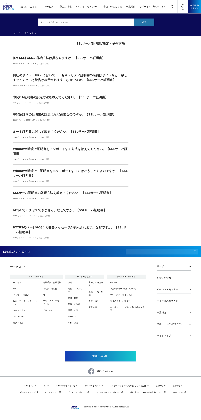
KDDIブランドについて (66, 386)
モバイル (17, 282)
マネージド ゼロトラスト (121, 295)
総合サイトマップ (28, 392)
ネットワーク (19, 316)
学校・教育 (73, 322)
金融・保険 (73, 298)
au (45, 386)
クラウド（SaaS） (21, 295)
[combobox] (96, 22)
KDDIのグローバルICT (120, 301)
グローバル (48, 310)
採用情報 (177, 386)
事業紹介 (131, 6)
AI (44, 295)
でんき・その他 (50, 288)
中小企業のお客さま (111, 6)
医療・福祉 (94, 301)
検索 (144, 22)
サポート (152, 6)
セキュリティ (19, 310)
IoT (14, 288)
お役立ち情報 (64, 6)
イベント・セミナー (86, 6)
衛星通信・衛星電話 (52, 282)
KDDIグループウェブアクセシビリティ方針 (128, 386)
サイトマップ (164, 335)
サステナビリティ (92, 386)
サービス (48, 6)
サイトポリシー (52, 392)
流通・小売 (73, 310)
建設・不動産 (74, 304)
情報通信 (93, 307)
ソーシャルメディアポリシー (108, 392)
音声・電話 (18, 322)
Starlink (113, 282)
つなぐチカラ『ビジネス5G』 (123, 288)
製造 (70, 282)
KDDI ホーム (29, 386)
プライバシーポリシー (77, 392)
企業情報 (160, 386)
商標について (178, 392)
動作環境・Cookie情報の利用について (146, 392)
